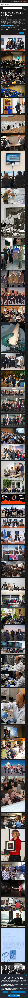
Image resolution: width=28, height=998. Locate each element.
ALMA (16, 17)
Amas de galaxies (16, 21)
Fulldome (3, 21)
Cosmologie (4, 19)
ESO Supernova (14, 19)
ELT (9, 19)
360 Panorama (10, 17)
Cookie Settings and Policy (14, 995)
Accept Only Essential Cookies (18, 992)
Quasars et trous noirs (6, 27)
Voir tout (3, 17)
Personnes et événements (7, 25)
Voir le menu (5, 4)
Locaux (16, 25)
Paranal (23, 23)
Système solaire (18, 27)
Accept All (5, 992)
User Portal (20, 1)
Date (26, 33)
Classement (21, 33)
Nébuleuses (17, 23)
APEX (19, 17)
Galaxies (9, 21)
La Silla (11, 23)
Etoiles (11, 29)
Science (15, 1)
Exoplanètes (22, 19)
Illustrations (4, 23)
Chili (23, 17)
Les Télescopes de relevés (20, 29)
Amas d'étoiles (4, 29)
